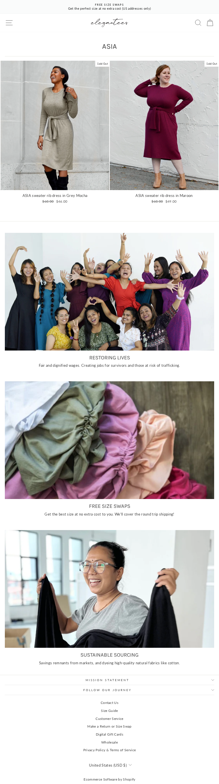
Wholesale (109, 742)
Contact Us (109, 702)
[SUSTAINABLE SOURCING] (109, 589)
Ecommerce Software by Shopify (109, 779)
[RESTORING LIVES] (109, 292)
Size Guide (109, 710)
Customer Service (109, 718)
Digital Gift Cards (109, 734)
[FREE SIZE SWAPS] (109, 440)
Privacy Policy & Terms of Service (109, 750)
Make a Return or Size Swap (109, 726)
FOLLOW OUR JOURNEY (107, 690)
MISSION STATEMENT (107, 680)
